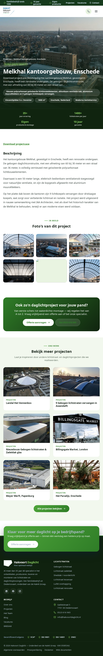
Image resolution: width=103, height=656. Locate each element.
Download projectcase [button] (16, 144)
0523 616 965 (64, 612)
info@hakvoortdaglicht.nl (69, 617)
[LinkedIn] (6, 591)
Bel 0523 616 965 (67, 322)
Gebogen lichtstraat (63, 566)
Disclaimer (49, 650)
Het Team (8, 613)
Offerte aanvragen (36, 322)
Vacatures (82, 3)
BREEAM (8, 626)
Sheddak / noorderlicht (64, 575)
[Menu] (96, 11)
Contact (95, 3)
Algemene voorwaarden (14, 650)
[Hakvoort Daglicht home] (8, 11)
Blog (6, 617)
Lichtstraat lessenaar (63, 579)
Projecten (70, 3)
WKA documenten (63, 650)
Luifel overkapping (62, 583)
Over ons (8, 604)
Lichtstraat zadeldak (63, 571)
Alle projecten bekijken (49, 508)
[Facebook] (13, 591)
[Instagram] (20, 591)
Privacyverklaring (34, 650)
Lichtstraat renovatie (63, 588)
